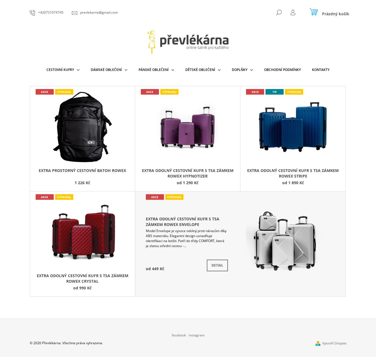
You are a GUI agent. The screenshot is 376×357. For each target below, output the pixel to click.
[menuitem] (63, 70)
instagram (197, 335)
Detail (217, 265)
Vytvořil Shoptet (334, 343)
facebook (179, 335)
